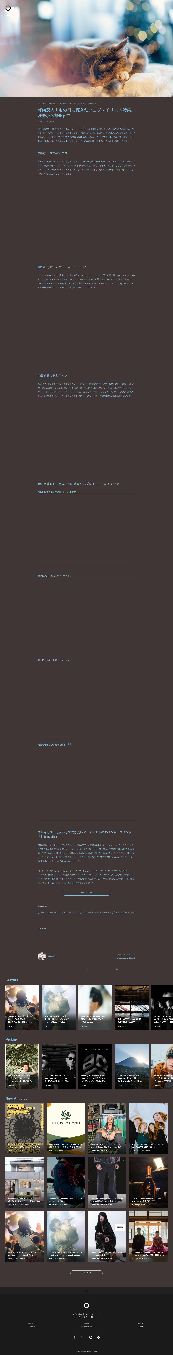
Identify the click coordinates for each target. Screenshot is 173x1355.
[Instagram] (90, 1337)
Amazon (42, 912)
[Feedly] (99, 1337)
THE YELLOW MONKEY (131, 912)
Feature (11, 980)
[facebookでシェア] (55, 969)
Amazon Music (86, 893)
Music (45, 103)
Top (39, 103)
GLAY (97, 912)
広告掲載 (86, 1323)
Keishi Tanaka (107, 912)
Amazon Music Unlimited (69, 912)
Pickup (118, 912)
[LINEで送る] (117, 969)
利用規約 (32, 1326)
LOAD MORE (86, 1273)
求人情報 (141, 1323)
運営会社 (141, 1326)
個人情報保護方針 (86, 1326)
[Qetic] (8, 8)
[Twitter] (82, 1337)
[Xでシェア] (86, 969)
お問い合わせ (32, 1323)
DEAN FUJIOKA (86, 912)
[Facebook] (74, 1337)
